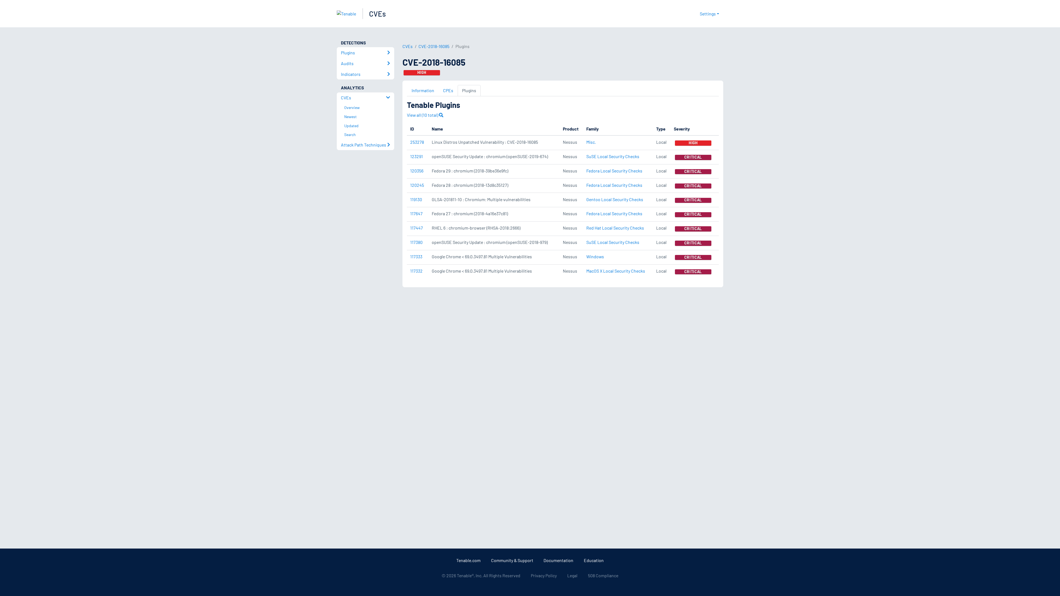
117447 (416, 227)
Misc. (591, 142)
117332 (416, 270)
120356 (416, 170)
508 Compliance (603, 575)
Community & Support (512, 560)
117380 (416, 242)
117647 (416, 213)
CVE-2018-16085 (433, 46)
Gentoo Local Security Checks (614, 199)
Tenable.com (468, 560)
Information (423, 90)
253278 (417, 142)
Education (594, 560)
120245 (417, 185)
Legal (572, 575)
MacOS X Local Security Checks (615, 270)
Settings (708, 13)
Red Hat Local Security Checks (615, 227)
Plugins (469, 90)
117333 (416, 256)
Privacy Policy (544, 575)
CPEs (448, 90)
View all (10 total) (423, 115)
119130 (416, 199)
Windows (595, 256)
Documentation (558, 560)
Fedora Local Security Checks (614, 170)
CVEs (377, 13)
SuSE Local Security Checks (612, 156)
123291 (416, 156)
